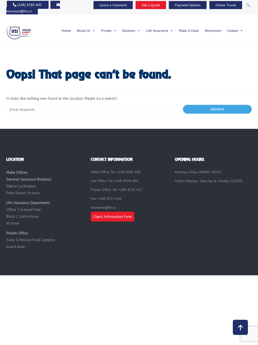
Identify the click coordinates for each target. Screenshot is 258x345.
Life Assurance (157, 30)
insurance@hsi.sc (103, 207)
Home (66, 30)
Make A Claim (189, 30)
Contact (232, 30)
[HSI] (19, 32)
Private (106, 30)
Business (128, 30)
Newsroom (213, 30)
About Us (83, 30)
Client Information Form (112, 216)
